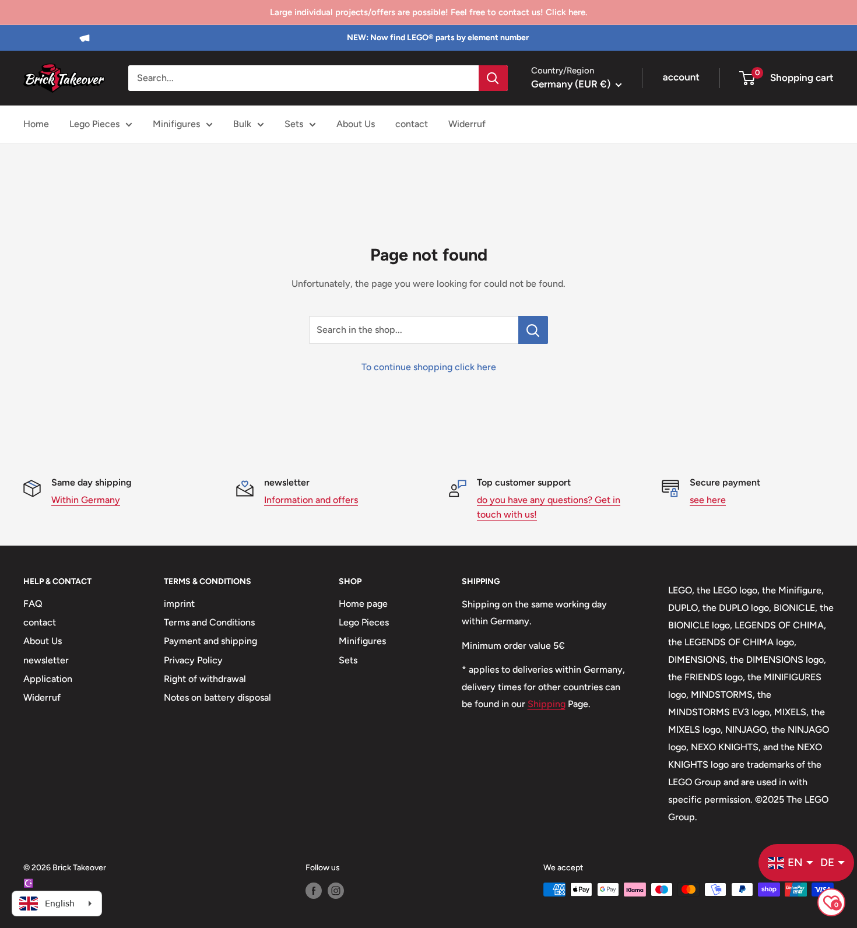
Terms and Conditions (209, 622)
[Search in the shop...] (533, 330)
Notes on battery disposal (217, 697)
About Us (355, 123)
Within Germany (85, 499)
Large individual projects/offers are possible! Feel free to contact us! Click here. (428, 12)
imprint (179, 603)
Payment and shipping (210, 640)
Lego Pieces (94, 123)
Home (36, 123)
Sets (294, 123)
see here (708, 499)
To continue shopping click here (428, 366)
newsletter (46, 660)
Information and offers (311, 499)
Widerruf (467, 123)
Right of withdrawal (205, 678)
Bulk (242, 123)
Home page (363, 603)
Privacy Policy (193, 660)
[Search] (493, 78)
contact (411, 123)
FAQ (33, 603)
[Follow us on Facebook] (313, 891)
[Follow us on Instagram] (336, 891)
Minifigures (176, 123)
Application (47, 678)
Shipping (547, 703)
